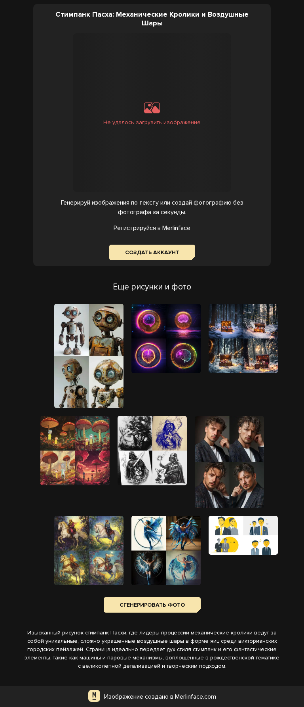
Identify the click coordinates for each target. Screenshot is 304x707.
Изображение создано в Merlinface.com (160, 697)
